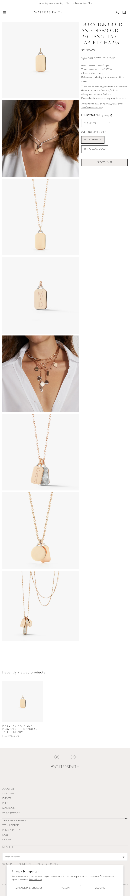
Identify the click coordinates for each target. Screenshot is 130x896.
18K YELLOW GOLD (95, 149)
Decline (100, 888)
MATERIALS (8, 808)
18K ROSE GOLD (93, 140)
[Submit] (123, 856)
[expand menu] (4, 12)
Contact (7, 840)
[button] (124, 12)
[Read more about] (56, 757)
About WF (8, 789)
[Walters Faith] (48, 12)
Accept (65, 888)
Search (124, 884)
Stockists (8, 794)
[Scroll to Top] (124, 879)
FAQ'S (5, 835)
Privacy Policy (35, 880)
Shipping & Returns (14, 821)
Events (6, 798)
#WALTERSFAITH (65, 767)
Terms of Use (10, 825)
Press (5, 803)
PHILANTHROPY (11, 813)
